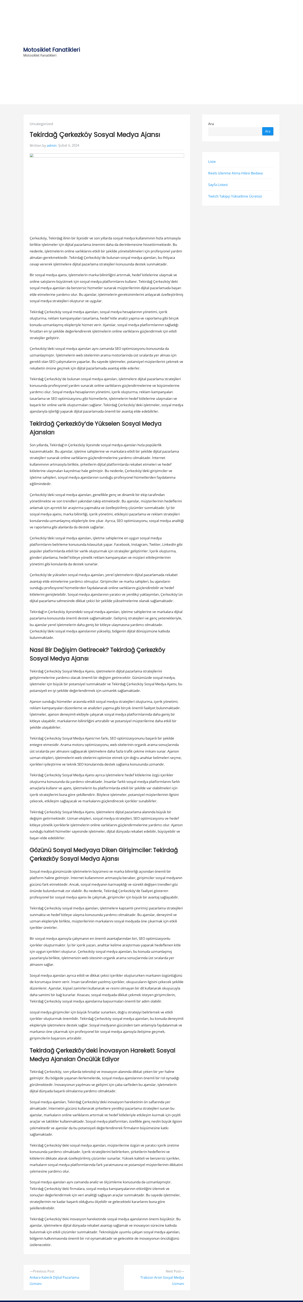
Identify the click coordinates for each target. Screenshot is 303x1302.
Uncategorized (41, 123)
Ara (211, 123)
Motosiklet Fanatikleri (51, 49)
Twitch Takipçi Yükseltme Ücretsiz (235, 196)
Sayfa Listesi (218, 184)
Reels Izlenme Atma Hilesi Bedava (235, 172)
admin (52, 145)
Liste (212, 161)
